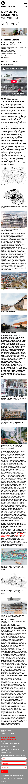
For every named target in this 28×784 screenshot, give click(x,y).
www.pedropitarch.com (9, 53)
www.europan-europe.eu (8, 739)
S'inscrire (4, 772)
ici (22, 56)
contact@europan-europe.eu (9, 737)
